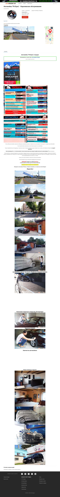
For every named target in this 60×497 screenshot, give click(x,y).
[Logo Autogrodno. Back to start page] (11, 3)
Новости (19, 3)
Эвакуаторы (23, 487)
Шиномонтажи (24, 485)
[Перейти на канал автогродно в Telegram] (25, 474)
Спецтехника (23, 489)
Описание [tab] (5, 51)
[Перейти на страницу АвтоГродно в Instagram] (22, 474)
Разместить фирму (42, 483)
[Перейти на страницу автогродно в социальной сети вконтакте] (28, 474)
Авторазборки (24, 483)
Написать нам (41, 479)
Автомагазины (24, 481)
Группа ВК (5, 21)
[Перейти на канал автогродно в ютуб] (35, 474)
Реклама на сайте (42, 481)
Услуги (24, 3)
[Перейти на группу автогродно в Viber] (32, 474)
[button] (54, 3)
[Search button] (54, 3)
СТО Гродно (23, 479)
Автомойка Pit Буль (36, 57)
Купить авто (30, 3)
